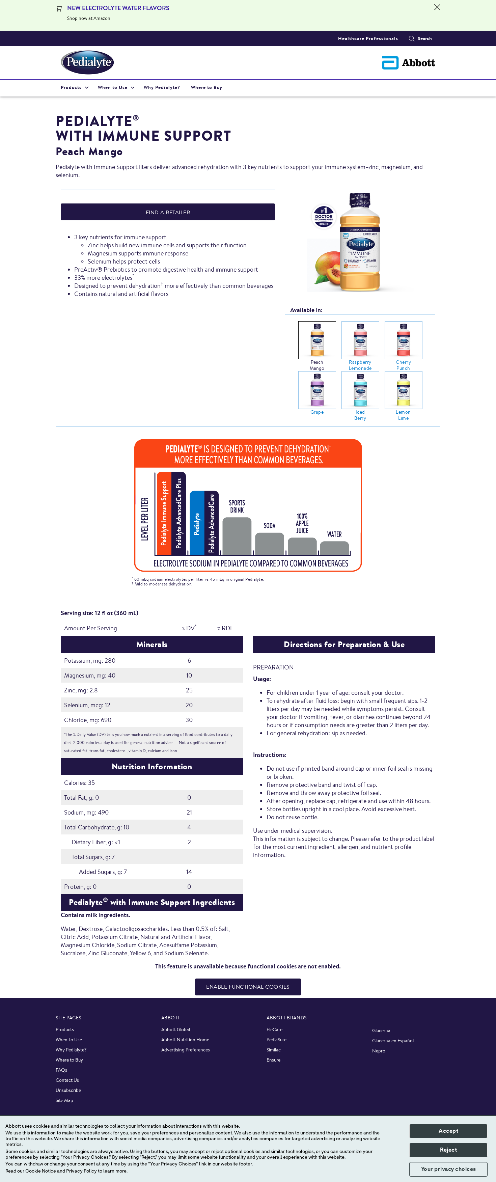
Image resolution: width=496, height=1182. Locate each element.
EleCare (274, 1029)
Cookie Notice (40, 1171)
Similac (274, 1050)
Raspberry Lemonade (360, 365)
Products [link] (71, 87)
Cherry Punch (403, 365)
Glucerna (381, 1030)
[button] (411, 38)
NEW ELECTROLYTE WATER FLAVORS (118, 8)
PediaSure (276, 1040)
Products (65, 1029)
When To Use (69, 1040)
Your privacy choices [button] (448, 1169)
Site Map (64, 1100)
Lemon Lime (403, 415)
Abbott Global (175, 1029)
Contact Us (67, 1080)
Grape (317, 412)
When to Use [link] (113, 87)
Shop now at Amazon (88, 18)
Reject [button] (448, 1150)
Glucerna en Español (393, 1041)
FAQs (61, 1070)
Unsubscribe (68, 1090)
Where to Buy (69, 1060)
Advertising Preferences (185, 1050)
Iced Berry (360, 415)
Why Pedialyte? (71, 1050)
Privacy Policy (81, 1171)
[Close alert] (437, 15)
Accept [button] (448, 1131)
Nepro (378, 1051)
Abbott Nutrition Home (185, 1040)
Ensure (273, 1060)
